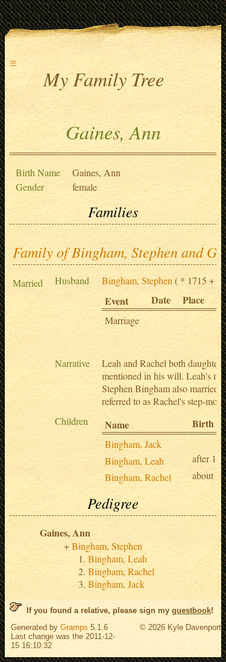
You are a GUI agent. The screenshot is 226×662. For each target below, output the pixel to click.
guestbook (191, 610)
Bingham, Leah (134, 460)
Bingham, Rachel (138, 477)
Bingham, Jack (133, 444)
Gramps (74, 627)
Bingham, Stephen (137, 280)
